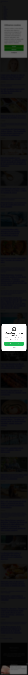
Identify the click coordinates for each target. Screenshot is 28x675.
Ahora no (14, 347)
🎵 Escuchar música (14, 344)
